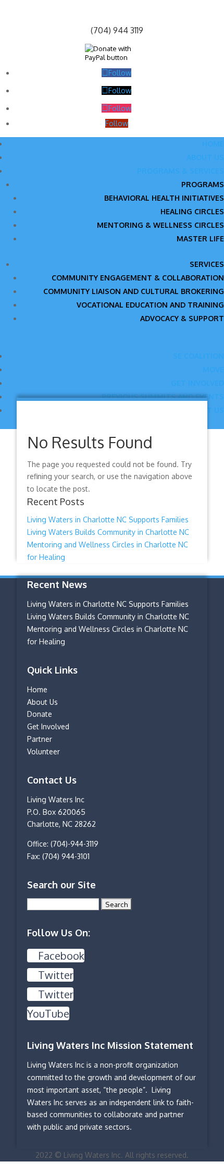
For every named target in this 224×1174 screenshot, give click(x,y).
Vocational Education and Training (150, 304)
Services (207, 264)
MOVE (213, 369)
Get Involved (197, 382)
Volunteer (43, 751)
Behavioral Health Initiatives (164, 197)
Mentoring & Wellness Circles (160, 225)
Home (213, 143)
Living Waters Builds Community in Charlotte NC (108, 532)
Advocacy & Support (182, 318)
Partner (39, 739)
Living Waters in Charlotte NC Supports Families (108, 519)
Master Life (200, 238)
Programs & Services (180, 170)
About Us (205, 157)
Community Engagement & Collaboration (138, 277)
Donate (39, 714)
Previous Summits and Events (163, 396)
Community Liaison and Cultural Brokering (133, 291)
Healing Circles (192, 211)
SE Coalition (198, 355)
